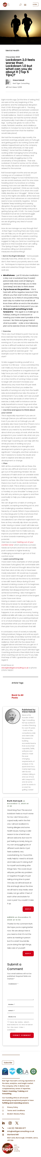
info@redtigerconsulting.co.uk (20, 1131)
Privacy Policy (12, 1107)
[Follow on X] (17, 1123)
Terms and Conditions (16, 1110)
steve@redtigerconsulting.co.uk (14, 668)
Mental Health (12, 50)
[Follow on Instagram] (10, 1123)
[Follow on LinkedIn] (3, 1123)
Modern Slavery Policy (16, 1114)
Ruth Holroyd (14, 801)
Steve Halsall (28, 711)
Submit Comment (22, 1035)
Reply (28, 909)
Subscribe (8, 1063)
